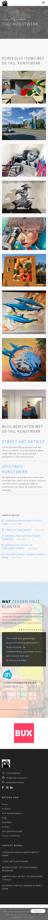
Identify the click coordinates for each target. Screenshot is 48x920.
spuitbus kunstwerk (15, 469)
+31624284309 (13, 773)
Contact (6, 826)
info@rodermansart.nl (16, 777)
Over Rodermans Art (11, 813)
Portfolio (6, 808)
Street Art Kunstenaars (18, 530)
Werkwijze (7, 822)
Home (5, 19)
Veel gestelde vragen (12, 831)
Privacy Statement (11, 835)
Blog (4, 817)
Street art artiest (23, 441)
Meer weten (30, 917)
